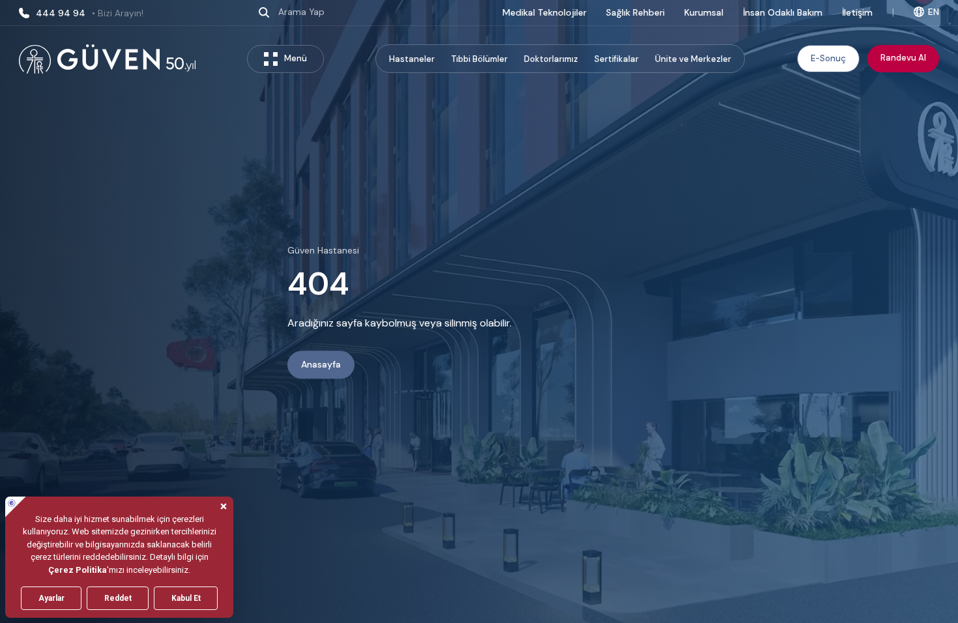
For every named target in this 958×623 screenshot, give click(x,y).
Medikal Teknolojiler (544, 12)
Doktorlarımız (551, 59)
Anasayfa (321, 365)
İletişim (857, 12)
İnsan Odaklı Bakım (782, 12)
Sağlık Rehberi (635, 12)
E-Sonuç (828, 58)
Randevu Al (903, 57)
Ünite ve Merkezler (693, 59)
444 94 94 (89, 13)
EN (933, 12)
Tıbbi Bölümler (479, 59)
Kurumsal (703, 12)
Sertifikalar (616, 59)
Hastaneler (412, 59)
